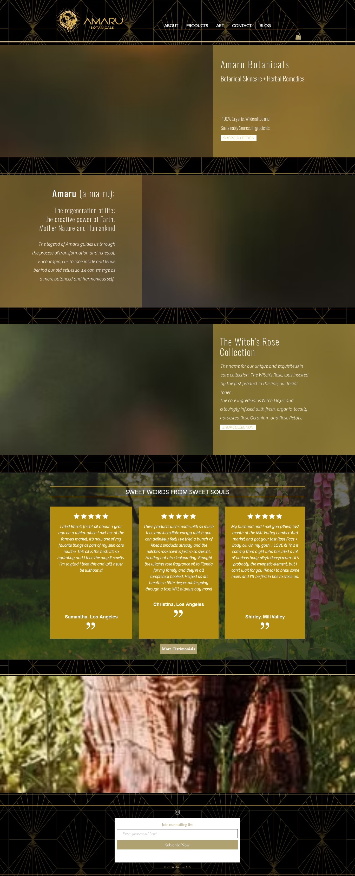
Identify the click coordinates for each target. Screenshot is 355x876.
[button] (197, 25)
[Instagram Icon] (177, 812)
